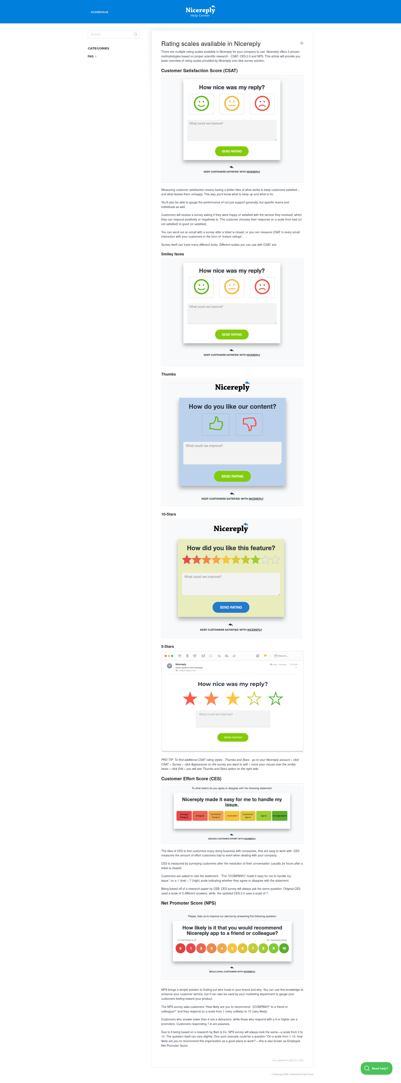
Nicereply (278, 1074)
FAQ (91, 56)
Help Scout (307, 1074)
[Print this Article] (301, 43)
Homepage (99, 12)
